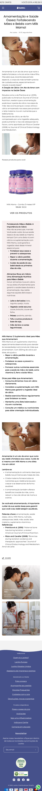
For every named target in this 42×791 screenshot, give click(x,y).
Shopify (31, 785)
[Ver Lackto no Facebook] (23, 779)
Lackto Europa (21, 662)
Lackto (15, 785)
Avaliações (21, 714)
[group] (21, 2)
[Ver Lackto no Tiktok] (18, 779)
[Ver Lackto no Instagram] (13, 779)
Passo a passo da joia (21, 709)
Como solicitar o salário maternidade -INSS (19, 591)
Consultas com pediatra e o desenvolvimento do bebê (15, 627)
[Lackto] (21, 8)
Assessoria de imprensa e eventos (21, 671)
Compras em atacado (21, 727)
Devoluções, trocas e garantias (21, 699)
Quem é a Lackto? (21, 658)
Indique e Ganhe (21, 722)
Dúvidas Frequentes (21, 690)
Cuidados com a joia (21, 694)
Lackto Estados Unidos (21, 666)
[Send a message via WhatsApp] (38, 787)
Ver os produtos (21, 213)
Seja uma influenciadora (21, 718)
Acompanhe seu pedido (21, 686)
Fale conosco (21, 681)
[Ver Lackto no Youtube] (28, 779)
